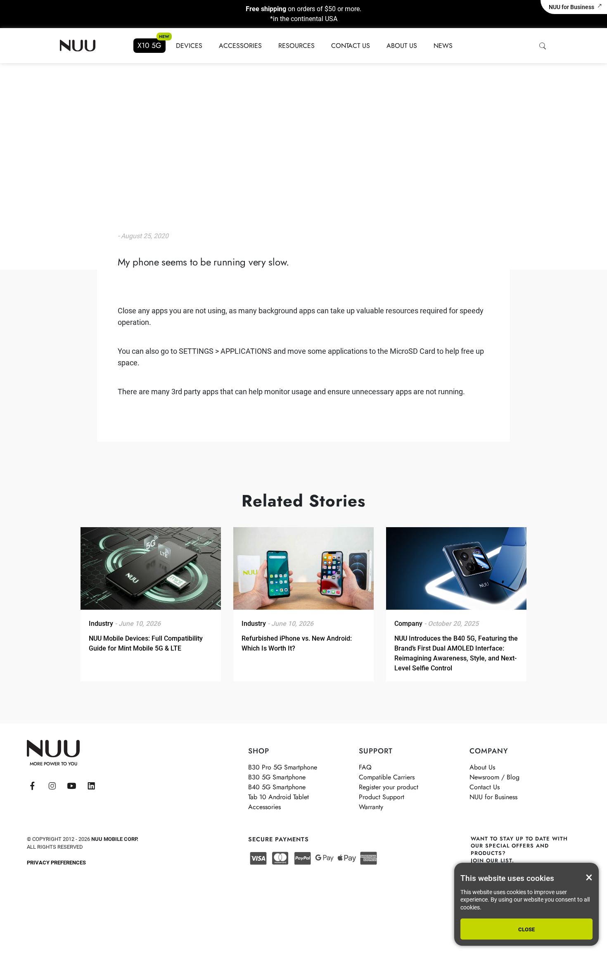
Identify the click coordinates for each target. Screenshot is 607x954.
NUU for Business (571, 7)
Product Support (381, 797)
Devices (189, 45)
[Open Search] (542, 46)
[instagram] (52, 786)
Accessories (240, 45)
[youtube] (71, 786)
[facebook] (32, 786)
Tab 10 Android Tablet (278, 797)
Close (526, 929)
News (443, 45)
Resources (296, 45)
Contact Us (350, 45)
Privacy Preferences (56, 862)
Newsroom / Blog (494, 777)
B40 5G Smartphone (277, 787)
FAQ (365, 767)
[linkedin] (91, 786)
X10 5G (149, 45)
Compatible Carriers (387, 777)
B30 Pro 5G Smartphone (282, 767)
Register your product (388, 787)
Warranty (371, 807)
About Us (401, 45)
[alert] (526, 904)
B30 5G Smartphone (277, 777)
